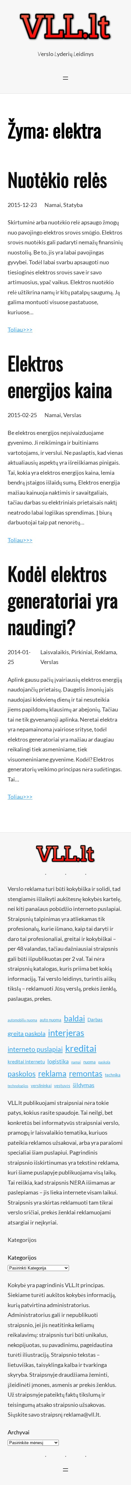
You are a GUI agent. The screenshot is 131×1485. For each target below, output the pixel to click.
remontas (85, 1073)
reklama (52, 1073)
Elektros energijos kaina (60, 376)
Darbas (95, 1019)
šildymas (83, 1084)
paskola (104, 1062)
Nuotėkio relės (57, 179)
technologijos (18, 1086)
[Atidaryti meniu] (65, 78)
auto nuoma (50, 1019)
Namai (53, 204)
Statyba (73, 204)
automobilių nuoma (22, 1020)
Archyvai (19, 1432)
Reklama (105, 652)
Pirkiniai (81, 652)
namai (76, 1062)
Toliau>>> (20, 329)
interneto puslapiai (35, 1049)
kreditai (80, 1048)
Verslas (72, 414)
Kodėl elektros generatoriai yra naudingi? (63, 600)
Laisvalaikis (54, 652)
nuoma (89, 1061)
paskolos (22, 1073)
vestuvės (62, 1085)
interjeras (66, 1033)
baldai (74, 1018)
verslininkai (41, 1085)
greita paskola (26, 1033)
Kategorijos (22, 1257)
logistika (58, 1061)
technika (113, 1074)
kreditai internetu (26, 1061)
